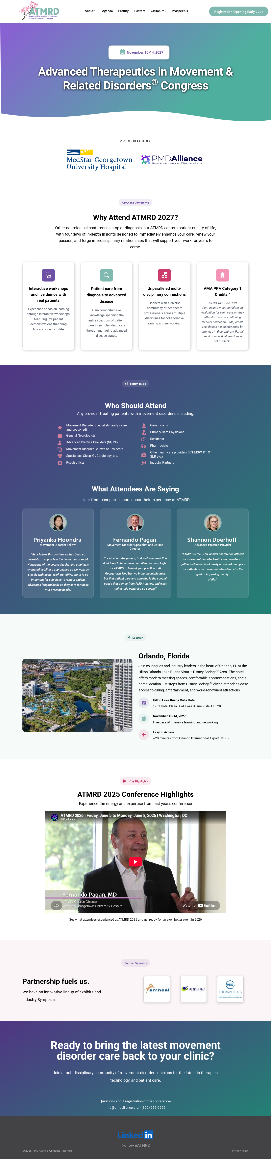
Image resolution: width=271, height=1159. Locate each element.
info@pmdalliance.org (122, 1107)
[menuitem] (90, 10)
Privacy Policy (240, 1150)
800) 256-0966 (154, 1107)
